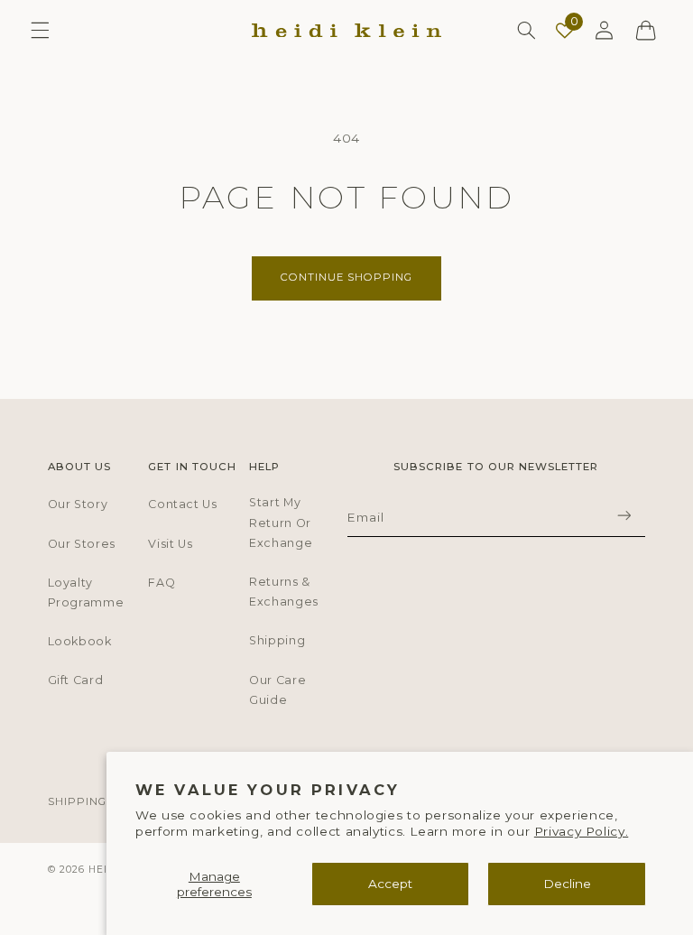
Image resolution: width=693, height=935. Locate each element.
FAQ (161, 582)
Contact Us (182, 504)
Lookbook (80, 641)
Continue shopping (347, 277)
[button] (39, 30)
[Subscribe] (623, 515)
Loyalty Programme (86, 592)
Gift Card (76, 680)
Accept (390, 883)
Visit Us (170, 544)
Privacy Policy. (581, 831)
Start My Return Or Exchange (280, 522)
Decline (567, 883)
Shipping (277, 640)
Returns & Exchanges (284, 591)
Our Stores (82, 544)
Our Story (78, 504)
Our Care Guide (277, 690)
